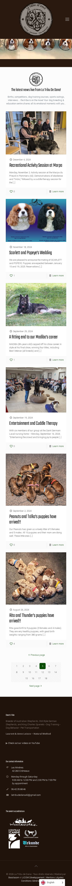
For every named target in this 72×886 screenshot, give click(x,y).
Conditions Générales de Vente (36, 880)
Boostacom (13, 877)
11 (36, 672)
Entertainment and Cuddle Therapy (33, 423)
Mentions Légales (54, 877)
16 (33, 678)
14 (55, 672)
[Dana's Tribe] (36, 19)
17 (39, 678)
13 (49, 672)
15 (26, 678)
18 (46, 678)
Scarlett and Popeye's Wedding (30, 253)
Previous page (38, 655)
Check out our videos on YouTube (24, 743)
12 (42, 672)
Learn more (58, 191)
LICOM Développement (33, 877)
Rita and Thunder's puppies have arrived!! (31, 618)
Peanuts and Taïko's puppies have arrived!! (32, 519)
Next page (34, 686)
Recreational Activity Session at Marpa (35, 165)
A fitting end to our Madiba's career (33, 337)
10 (29, 672)
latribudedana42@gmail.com (26, 795)
